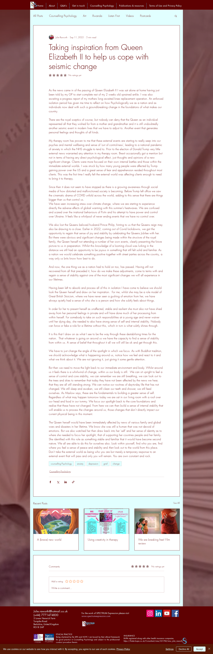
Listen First (114, 16)
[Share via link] (73, 482)
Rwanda (97, 16)
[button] (175, 16)
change (116, 463)
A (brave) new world (49, 539)
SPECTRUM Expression (107, 613)
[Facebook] (175, 613)
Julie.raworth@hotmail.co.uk (51, 611)
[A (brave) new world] (55, 521)
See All (176, 502)
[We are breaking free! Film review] (157, 521)
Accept (199, 649)
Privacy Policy (123, 649)
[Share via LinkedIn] (65, 482)
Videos (130, 16)
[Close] (209, 649)
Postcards (145, 16)
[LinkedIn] (158, 613)
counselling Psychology (61, 463)
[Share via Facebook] (50, 482)
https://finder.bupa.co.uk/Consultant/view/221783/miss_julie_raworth (153, 641)
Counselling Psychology (63, 16)
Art (84, 16)
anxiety (80, 463)
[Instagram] (150, 613)
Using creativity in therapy (103, 539)
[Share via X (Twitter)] (57, 482)
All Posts (38, 16)
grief (105, 463)
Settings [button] (170, 649)
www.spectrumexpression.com (96, 616)
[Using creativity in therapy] (106, 521)
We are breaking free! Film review (154, 541)
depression (93, 463)
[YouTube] (166, 613)
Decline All (184, 649)
